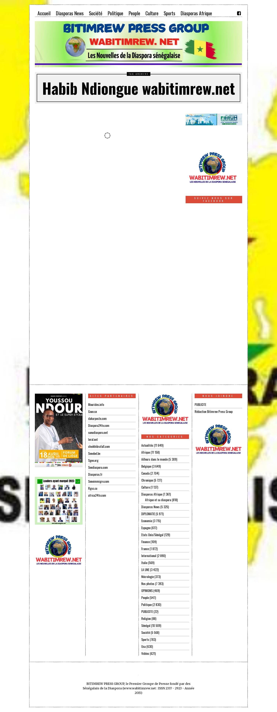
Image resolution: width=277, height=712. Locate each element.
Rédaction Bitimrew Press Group (214, 411)
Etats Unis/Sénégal (152, 535)
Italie (144, 562)
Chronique (147, 480)
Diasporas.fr (95, 474)
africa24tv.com (97, 495)
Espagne (146, 528)
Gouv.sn (92, 411)
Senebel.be (94, 453)
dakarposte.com (97, 418)
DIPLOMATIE (148, 514)
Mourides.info (96, 404)
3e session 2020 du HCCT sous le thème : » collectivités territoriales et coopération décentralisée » (93, 330)
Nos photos (147, 583)
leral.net (93, 439)
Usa (143, 646)
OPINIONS (147, 590)
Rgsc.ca (92, 488)
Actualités (147, 445)
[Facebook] (239, 13)
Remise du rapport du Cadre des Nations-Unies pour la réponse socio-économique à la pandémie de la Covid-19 (69, 203)
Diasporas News (150, 507)
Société (145, 632)
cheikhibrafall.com (99, 446)
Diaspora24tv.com (98, 425)
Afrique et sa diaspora (158, 500)
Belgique (146, 466)
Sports (145, 639)
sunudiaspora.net (98, 432)
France (145, 549)
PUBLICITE (147, 611)
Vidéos (145, 653)
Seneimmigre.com (98, 481)
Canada (145, 473)
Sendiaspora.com (98, 467)
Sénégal (145, 625)
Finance (145, 542)
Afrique (145, 452)
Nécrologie (147, 576)
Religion (146, 618)
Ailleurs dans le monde (154, 459)
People (145, 597)
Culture (145, 487)
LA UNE (145, 569)
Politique (146, 604)
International (148, 555)
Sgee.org (93, 460)
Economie (146, 521)
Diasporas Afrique (151, 494)
